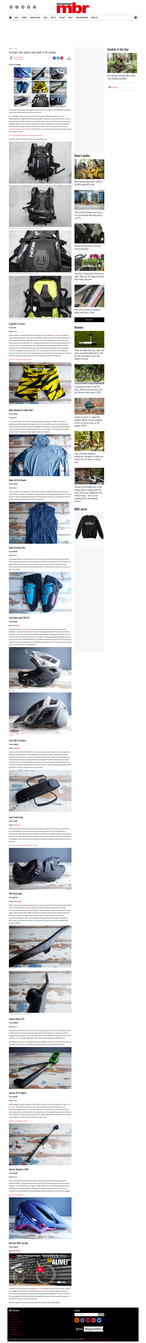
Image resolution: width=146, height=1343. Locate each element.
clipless (30, 910)
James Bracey (18, 57)
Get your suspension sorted (18, 1121)
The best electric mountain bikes (20, 359)
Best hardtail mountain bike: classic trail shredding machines (121, 77)
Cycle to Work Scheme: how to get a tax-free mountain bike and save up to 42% (88, 215)
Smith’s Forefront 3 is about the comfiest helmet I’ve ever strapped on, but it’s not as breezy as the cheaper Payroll (88, 421)
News (16, 48)
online (24, 129)
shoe (29, 908)
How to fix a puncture (16, 1195)
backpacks (56, 335)
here (54, 1033)
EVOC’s (31, 343)
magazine (12, 129)
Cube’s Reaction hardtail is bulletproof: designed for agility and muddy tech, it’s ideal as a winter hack (88, 458)
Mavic (15, 418)
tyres (68, 1104)
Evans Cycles (17, 901)
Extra (15, 331)
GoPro (38, 351)
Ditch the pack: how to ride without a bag (23, 845)
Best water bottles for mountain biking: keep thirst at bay (87, 311)
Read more (89, 320)
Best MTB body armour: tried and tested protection (87, 247)
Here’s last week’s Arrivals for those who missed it (26, 135)
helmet (33, 752)
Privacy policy (97, 1339)
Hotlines (16, 625)
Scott (15, 1027)
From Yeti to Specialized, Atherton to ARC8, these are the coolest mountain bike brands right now (89, 276)
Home (11, 48)
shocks (13, 1107)
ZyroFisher (16, 1251)
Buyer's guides (82, 155)
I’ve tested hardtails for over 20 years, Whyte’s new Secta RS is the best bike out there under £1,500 (88, 389)
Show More (114, 87)
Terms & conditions (88, 1339)
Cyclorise (16, 825)
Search (101, 1314)
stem (56, 1030)
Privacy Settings (106, 1339)
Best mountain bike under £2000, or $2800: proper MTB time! (88, 183)
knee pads (24, 629)
